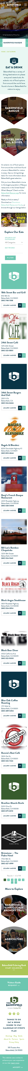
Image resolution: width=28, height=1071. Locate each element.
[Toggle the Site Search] (2, 4)
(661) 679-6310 (7, 811)
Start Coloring (14, 968)
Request (12, 985)
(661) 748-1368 (7, 300)
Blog (15, 1036)
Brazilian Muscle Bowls (12, 803)
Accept (16, 1067)
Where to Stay (14, 1025)
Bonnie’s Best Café (10, 753)
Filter (10, 258)
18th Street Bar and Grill (13, 292)
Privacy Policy (14, 1042)
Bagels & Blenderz (10, 445)
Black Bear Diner (9, 650)
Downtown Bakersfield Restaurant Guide (12, 203)
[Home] (14, 4)
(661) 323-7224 (7, 761)
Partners (15, 1039)
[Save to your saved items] (24, 305)
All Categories (10, 242)
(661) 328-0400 (7, 505)
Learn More (9, 305)
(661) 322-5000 (7, 658)
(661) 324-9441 (7, 558)
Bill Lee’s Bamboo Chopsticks (10, 549)
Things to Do (14, 1019)
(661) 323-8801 (7, 350)
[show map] (20, 305)
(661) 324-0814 (7, 608)
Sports (22, 1039)
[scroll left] (1, 43)
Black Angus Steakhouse (13, 600)
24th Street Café (9, 342)
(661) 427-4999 (7, 863)
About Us (7, 1039)
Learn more (15, 1063)
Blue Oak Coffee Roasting (9, 702)
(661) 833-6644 (7, 453)
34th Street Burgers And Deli (11, 394)
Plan (14, 1031)
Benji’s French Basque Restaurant (12, 496)
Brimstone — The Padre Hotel (9, 854)
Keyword (10, 248)
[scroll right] (27, 43)
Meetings (9, 1036)
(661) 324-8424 (7, 403)
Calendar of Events (14, 1028)
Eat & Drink (14, 1022)
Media (20, 1036)
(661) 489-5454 (7, 710)
